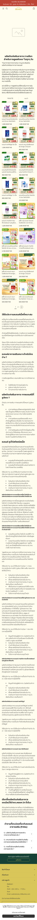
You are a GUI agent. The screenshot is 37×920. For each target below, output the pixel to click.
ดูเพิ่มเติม (18, 860)
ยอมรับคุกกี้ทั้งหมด (18, 916)
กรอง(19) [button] (10, 98)
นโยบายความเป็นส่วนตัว (18, 912)
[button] (3, 8)
